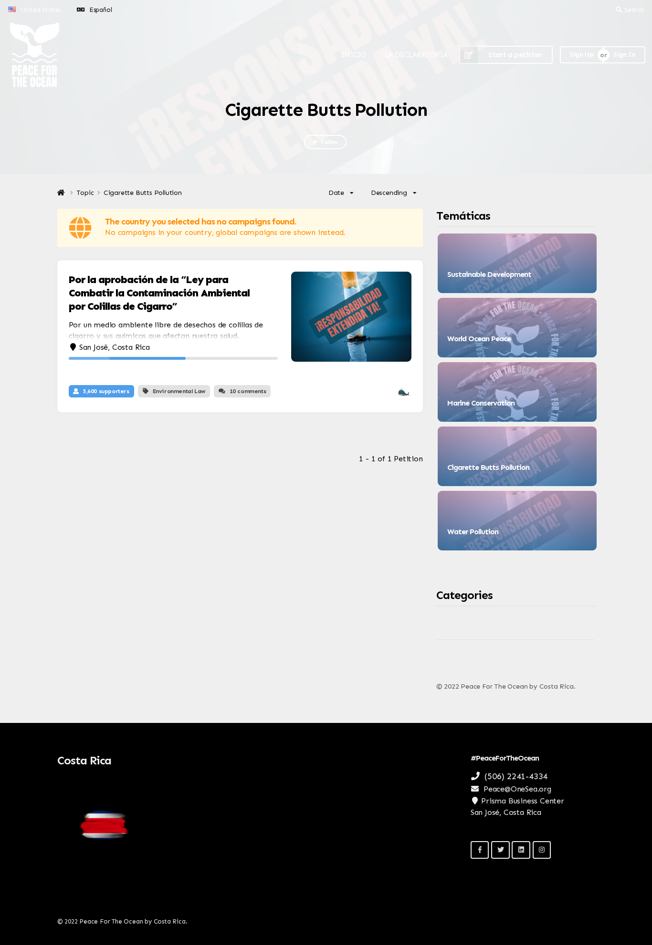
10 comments (248, 391)
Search (634, 9)
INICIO (353, 55)
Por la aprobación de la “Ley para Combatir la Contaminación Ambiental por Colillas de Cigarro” (159, 293)
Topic (85, 193)
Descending (389, 193)
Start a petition (515, 55)
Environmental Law (179, 391)
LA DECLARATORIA (416, 55)
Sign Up (581, 55)
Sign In (624, 55)
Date (336, 193)
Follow (329, 142)
